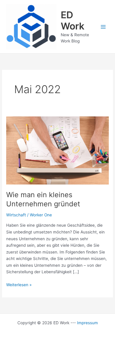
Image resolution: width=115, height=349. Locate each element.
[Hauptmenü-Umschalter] (103, 27)
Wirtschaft (16, 215)
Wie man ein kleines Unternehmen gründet (43, 199)
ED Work (72, 20)
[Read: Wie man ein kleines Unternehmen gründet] (57, 150)
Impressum (87, 322)
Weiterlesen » (19, 285)
